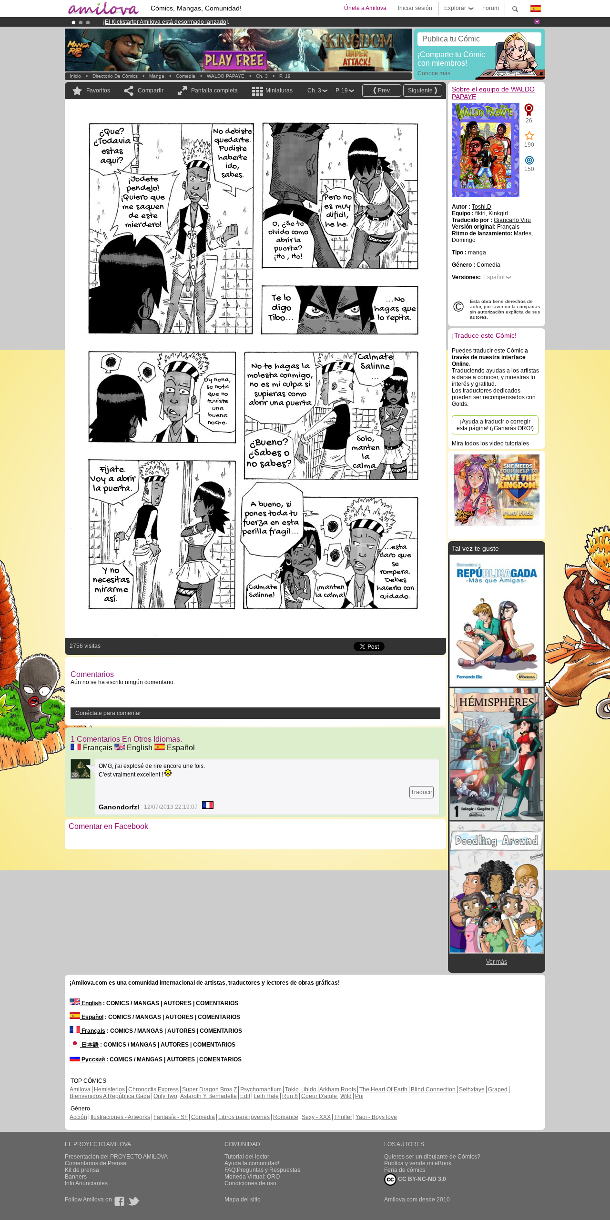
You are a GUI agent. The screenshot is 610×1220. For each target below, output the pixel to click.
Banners (76, 1176)
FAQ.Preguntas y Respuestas (262, 1170)
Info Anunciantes (86, 1183)
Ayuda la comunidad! (251, 1163)
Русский (92, 1059)
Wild (346, 1096)
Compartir (150, 90)
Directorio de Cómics (115, 76)
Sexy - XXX (316, 1117)
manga (156, 76)
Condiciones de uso (250, 1183)
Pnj (359, 1096)
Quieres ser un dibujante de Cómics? (432, 1156)
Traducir (421, 792)
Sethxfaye (472, 1089)
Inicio (75, 76)
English (138, 748)
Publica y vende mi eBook (417, 1163)
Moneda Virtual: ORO (252, 1176)
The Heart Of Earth (383, 1089)
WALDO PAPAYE (225, 76)
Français (96, 748)
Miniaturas (279, 90)
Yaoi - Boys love (376, 1117)
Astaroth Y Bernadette (208, 1096)
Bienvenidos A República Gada (110, 1096)
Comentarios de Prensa (95, 1163)
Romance (285, 1117)
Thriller (343, 1117)
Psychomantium (261, 1089)
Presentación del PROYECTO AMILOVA (116, 1156)
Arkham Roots (337, 1089)
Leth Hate (266, 1096)
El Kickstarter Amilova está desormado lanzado (165, 22)
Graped (498, 1089)
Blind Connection (433, 1089)
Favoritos (98, 90)
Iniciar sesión (415, 8)
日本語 (89, 1044)
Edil (245, 1096)
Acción (78, 1117)
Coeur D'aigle (319, 1096)
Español (180, 748)
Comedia (185, 76)
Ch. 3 (262, 76)
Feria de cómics (404, 1170)
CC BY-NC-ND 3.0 (421, 1179)
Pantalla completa (214, 90)
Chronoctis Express (153, 1089)
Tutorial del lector (246, 1156)
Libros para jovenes (244, 1117)
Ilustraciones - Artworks (120, 1117)
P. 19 (285, 76)
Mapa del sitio (242, 1199)
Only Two (165, 1096)
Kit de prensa (82, 1170)
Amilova (80, 1089)
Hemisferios (109, 1089)
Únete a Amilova (365, 8)
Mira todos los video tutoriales (490, 443)
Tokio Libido (300, 1089)
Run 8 (290, 1096)
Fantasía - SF (170, 1117)
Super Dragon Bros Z (209, 1089)
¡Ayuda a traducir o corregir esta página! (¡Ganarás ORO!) (495, 425)
